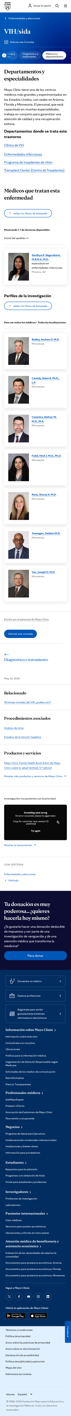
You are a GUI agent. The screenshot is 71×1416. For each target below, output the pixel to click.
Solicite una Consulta (22, 42)
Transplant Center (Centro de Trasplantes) (34, 170)
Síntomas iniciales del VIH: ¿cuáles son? (27, 702)
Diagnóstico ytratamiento (30, 55)
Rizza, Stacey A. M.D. (44, 494)
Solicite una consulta (20, 633)
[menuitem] (30, 55)
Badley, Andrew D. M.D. (45, 339)
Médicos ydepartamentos (54, 55)
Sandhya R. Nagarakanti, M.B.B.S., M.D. (46, 257)
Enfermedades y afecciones (24, 18)
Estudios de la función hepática (22, 737)
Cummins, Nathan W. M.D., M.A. (44, 419)
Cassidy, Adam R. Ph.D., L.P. (45, 380)
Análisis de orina (14, 728)
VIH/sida (17, 31)
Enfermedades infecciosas (23, 154)
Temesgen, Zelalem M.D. (46, 533)
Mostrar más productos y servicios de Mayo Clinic (33, 776)
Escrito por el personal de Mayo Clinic (26, 619)
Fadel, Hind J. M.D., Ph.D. (46, 455)
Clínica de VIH (14, 145)
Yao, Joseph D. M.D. (43, 572)
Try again (35, 830)
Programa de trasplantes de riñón (28, 162)
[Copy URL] (58, 822)
